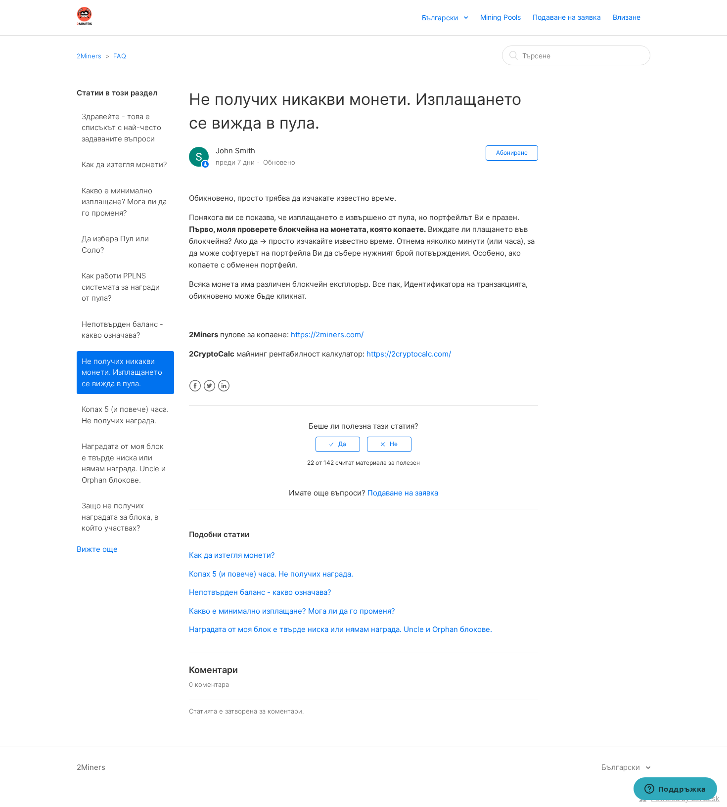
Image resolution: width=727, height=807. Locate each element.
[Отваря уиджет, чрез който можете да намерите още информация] (675, 789)
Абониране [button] (512, 152)
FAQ (119, 56)
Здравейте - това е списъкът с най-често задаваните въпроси (121, 127)
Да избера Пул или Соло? (115, 244)
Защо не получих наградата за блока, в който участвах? (120, 517)
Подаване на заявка (567, 17)
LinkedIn (224, 386)
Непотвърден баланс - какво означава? (122, 329)
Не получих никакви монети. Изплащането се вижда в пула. (122, 372)
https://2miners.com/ (327, 334)
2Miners (89, 56)
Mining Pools (500, 17)
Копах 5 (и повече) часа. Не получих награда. (125, 414)
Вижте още (97, 549)
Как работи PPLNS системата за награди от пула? (121, 287)
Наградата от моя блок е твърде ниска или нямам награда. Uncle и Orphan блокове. (124, 463)
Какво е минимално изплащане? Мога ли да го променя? (124, 202)
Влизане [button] (626, 17)
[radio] (338, 444)
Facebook (195, 386)
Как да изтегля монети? (124, 164)
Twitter (209, 386)
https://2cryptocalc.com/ (408, 354)
